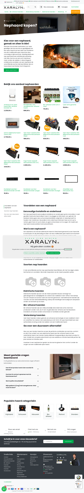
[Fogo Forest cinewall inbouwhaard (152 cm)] (32, 150)
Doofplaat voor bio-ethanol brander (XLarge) (51, 190)
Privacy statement (22, 476)
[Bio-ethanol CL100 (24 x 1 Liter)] (51, 94)
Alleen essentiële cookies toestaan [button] (34, 253)
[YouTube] (60, 457)
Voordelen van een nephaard (11, 207)
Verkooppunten (34, 465)
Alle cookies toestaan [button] (53, 253)
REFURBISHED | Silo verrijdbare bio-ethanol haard (31, 106)
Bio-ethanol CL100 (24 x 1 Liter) (51, 105)
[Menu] (81, 476)
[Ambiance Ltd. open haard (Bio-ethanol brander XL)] (12, 94)
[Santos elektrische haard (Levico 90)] (12, 122)
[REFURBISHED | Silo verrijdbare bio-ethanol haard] (32, 94)
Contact (6, 457)
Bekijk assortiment (11, 70)
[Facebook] (57, 457)
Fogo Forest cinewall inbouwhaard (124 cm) (50, 161)
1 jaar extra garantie (69, 105)
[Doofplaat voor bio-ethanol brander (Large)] (32, 179)
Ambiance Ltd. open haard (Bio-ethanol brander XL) (10, 106)
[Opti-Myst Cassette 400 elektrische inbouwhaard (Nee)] (12, 150)
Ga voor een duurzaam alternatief (11, 215)
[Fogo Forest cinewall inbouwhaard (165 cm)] (71, 150)
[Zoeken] (35, 7)
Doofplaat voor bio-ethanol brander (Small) (12, 190)
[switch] (78, 487)
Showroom (33, 461)
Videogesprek (34, 457)
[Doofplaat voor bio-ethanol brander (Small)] (12, 179)
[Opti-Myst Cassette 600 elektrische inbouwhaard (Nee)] (32, 122)
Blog (31, 463)
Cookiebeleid (7, 482)
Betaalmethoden (21, 471)
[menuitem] (6, 11)
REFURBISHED (75, 12)
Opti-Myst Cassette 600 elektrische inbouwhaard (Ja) (51, 134)
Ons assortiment (8, 459)
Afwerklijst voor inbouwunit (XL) (68, 190)
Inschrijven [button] (68, 441)
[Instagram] (63, 457)
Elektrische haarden (9, 461)
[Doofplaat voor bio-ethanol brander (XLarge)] (51, 179)
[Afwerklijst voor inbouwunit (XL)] (71, 179)
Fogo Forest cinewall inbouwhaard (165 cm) (70, 161)
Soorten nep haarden (11, 211)
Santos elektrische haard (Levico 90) (12, 133)
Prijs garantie (20, 463)
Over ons (32, 459)
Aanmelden (75, 7)
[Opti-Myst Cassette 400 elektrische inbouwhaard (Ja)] (71, 122)
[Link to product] (9, 408)
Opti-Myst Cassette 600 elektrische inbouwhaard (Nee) (32, 134)
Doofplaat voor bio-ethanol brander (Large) (32, 190)
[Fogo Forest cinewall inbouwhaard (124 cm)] (51, 150)
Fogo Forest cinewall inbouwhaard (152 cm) (31, 161)
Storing (19, 465)
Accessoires (7, 471)
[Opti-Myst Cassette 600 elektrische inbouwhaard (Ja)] (51, 122)
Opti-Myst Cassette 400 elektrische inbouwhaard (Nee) (12, 162)
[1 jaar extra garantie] (71, 94)
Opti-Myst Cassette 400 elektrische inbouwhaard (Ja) (71, 134)
